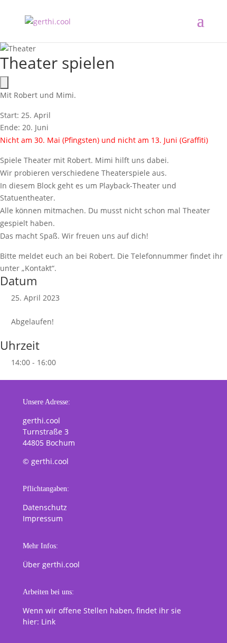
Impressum (43, 518)
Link (48, 622)
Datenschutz (45, 507)
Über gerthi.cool (51, 564)
